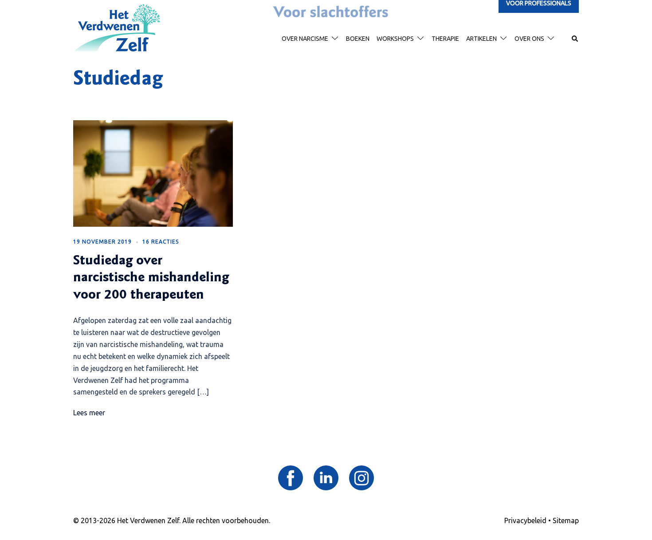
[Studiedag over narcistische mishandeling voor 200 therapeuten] (153, 173)
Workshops (395, 38)
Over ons (529, 38)
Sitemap (566, 520)
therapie (445, 38)
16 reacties (160, 241)
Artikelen (481, 38)
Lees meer (89, 413)
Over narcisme (305, 38)
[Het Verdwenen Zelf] (116, 28)
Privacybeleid (525, 520)
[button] (575, 39)
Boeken (357, 38)
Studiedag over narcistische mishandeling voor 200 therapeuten (151, 278)
